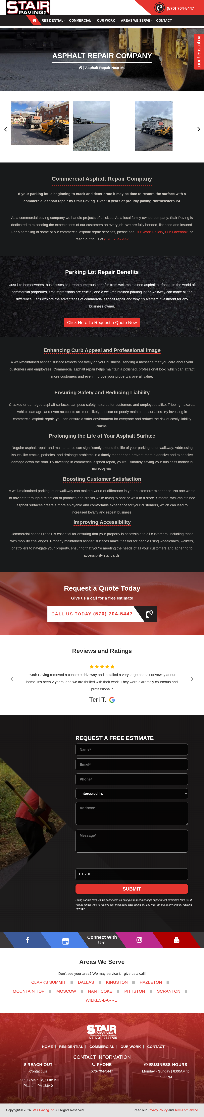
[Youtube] (176, 940)
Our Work (131, 1047)
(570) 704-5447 (180, 8)
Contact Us (38, 1071)
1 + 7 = (84, 874)
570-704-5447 (102, 1071)
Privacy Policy (157, 1110)
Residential (71, 1047)
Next (198, 127)
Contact (156, 1047)
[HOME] (34, 20)
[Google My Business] (64, 940)
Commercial (101, 1047)
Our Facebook (176, 232)
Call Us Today (92, 613)
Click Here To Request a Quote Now (102, 322)
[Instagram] (139, 940)
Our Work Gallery (149, 232)
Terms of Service (186, 1110)
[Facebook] (27, 940)
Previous (6, 127)
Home (47, 1047)
